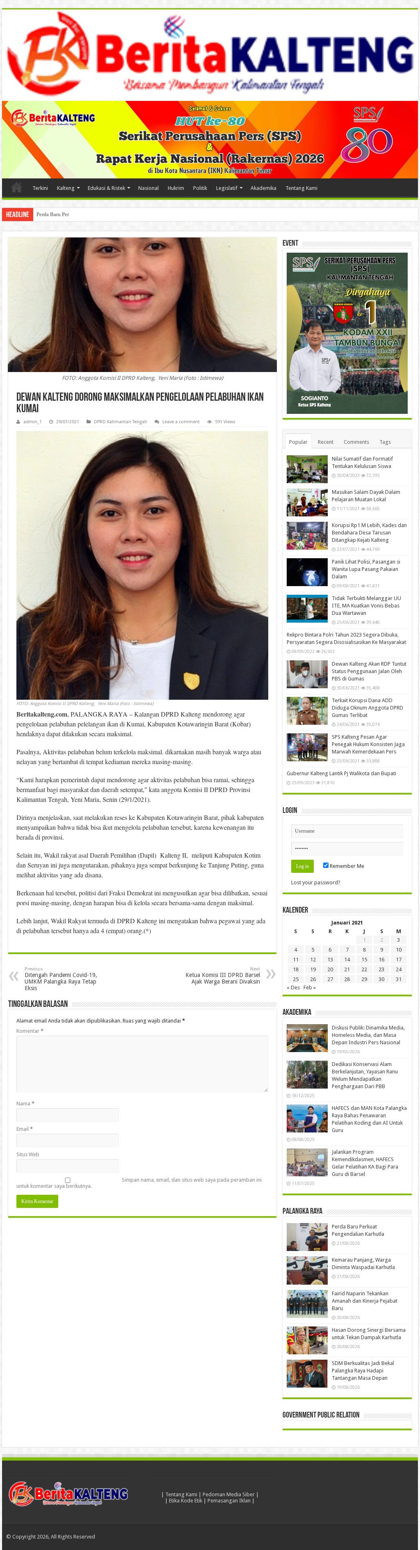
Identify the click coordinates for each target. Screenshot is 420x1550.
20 (330, 969)
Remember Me (346, 866)
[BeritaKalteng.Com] (210, 55)
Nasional (148, 188)
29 (364, 979)
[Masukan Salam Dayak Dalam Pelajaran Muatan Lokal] (307, 502)
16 (381, 959)
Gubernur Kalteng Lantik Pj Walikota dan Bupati (341, 773)
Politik (200, 188)
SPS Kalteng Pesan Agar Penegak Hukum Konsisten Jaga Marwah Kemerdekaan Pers (368, 744)
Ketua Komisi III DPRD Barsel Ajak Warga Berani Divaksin (222, 975)
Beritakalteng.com (41, 714)
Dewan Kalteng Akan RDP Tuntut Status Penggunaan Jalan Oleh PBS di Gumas (369, 671)
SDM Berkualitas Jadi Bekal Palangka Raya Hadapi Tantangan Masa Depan (363, 1370)
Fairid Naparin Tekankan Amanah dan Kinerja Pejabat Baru (364, 1300)
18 (296, 969)
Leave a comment (181, 422)
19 (313, 969)
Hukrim (176, 188)
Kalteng (66, 188)
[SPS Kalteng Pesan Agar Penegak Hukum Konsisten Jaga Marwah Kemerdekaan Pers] (307, 747)
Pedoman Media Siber (229, 1494)
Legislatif (226, 188)
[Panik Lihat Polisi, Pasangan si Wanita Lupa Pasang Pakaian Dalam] (307, 572)
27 (330, 979)
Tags (385, 442)
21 (347, 969)
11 (296, 959)
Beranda (16, 187)
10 (399, 950)
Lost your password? (315, 882)
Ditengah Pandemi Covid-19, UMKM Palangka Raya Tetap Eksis (61, 978)
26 (313, 979)
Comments (356, 442)
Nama (25, 1103)
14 (347, 959)
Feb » (310, 987)
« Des (293, 987)
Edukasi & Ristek (106, 188)
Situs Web (27, 1154)
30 (381, 979)
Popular (298, 442)
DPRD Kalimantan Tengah (120, 422)
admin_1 (32, 422)
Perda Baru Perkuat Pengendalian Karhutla (84, 214)
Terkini (40, 188)
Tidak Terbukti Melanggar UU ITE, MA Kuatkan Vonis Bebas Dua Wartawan (366, 605)
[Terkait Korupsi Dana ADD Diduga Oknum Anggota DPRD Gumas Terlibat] (307, 711)
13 (330, 959)
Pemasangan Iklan (229, 1500)
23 (381, 969)
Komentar (29, 1031)
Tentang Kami (301, 188)
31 (399, 979)
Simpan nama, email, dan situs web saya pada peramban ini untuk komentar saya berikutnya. (139, 1183)
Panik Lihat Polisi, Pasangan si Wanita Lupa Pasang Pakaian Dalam (366, 569)
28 (347, 979)
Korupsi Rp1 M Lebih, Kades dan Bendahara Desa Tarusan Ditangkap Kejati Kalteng (369, 532)
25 (296, 979)
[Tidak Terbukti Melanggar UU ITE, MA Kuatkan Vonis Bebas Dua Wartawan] (307, 609)
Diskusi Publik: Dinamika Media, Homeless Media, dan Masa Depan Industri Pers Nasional (368, 1035)
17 (399, 959)
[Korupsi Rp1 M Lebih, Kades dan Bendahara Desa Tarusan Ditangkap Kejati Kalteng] (307, 536)
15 (364, 959)
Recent (325, 442)
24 (399, 969)
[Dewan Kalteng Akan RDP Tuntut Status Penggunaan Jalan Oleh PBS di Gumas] (307, 674)
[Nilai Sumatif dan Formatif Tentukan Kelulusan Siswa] (307, 469)
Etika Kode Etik (185, 1500)
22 (364, 969)
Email (24, 1129)
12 (313, 959)
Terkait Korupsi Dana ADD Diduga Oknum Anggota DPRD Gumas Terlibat (367, 707)
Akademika (263, 188)
